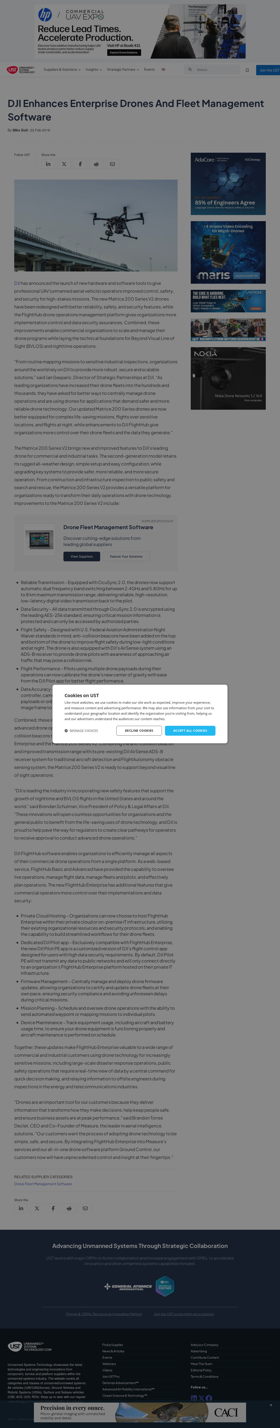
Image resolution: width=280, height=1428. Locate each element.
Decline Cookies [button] (139, 730)
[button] (81, 730)
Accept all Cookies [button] (190, 730)
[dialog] (140, 714)
